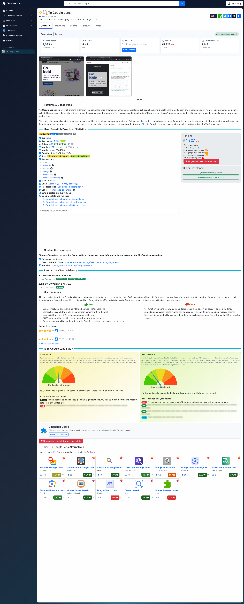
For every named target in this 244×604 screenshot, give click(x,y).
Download (60, 25)
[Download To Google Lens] (140, 45)
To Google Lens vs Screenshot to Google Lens (65, 202)
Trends (98, 25)
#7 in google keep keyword (195, 150)
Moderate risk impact (58, 156)
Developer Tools (65, 134)
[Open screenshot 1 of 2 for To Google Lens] (61, 76)
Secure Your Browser (58, 434)
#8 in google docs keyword (195, 153)
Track (59, 34)
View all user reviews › (49, 343)
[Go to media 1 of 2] (138, 99)
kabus (44, 17)
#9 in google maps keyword (196, 155)
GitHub (145, 124)
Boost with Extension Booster (212, 177)
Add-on (53, 17)
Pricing (9, 40)
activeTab (47, 165)
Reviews (86, 25)
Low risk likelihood (80, 156)
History (9, 48)
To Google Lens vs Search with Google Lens (64, 205)
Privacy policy (68, 183)
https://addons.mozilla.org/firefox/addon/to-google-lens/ (91, 262)
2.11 (52, 147)
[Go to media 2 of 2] (141, 99)
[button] (234, 3)
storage (46, 171)
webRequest (48, 175)
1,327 (192, 140)
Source (73, 25)
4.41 (60, 144)
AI (74, 134)
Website (52, 183)
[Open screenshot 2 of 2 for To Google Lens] (109, 76)
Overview (45, 25)
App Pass (10, 31)
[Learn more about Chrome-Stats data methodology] (73, 190)
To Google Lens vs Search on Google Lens (63, 199)
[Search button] (182, 3)
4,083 (57, 141)
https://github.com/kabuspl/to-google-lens (71, 265)
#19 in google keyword (194, 158)
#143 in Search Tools (192, 148)
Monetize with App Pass (212, 172)
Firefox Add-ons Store (226, 34)
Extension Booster (14, 35)
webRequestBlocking (51, 178)
